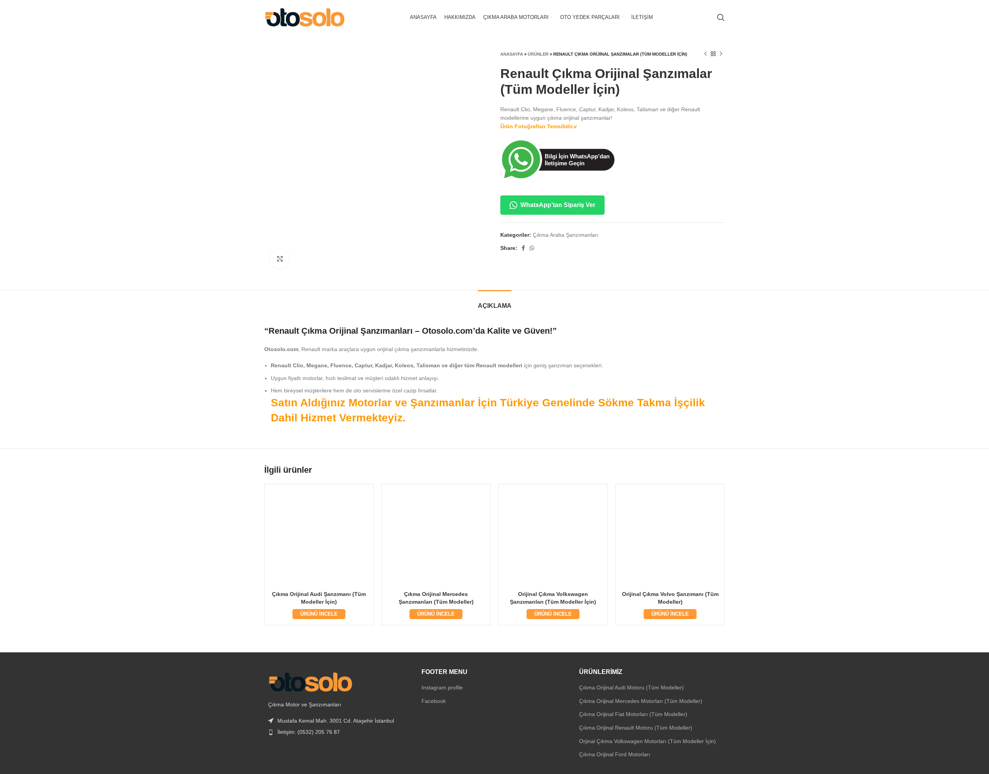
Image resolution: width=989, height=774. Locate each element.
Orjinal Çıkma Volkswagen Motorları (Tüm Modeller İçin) (647, 741)
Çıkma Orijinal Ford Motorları (614, 754)
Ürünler (538, 54)
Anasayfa (511, 54)
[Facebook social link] (523, 248)
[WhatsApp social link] (532, 248)
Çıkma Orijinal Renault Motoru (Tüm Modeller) (635, 728)
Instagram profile (442, 687)
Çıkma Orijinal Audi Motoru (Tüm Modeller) (631, 687)
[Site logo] (304, 17)
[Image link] (310, 681)
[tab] (494, 302)
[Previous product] (705, 54)
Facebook (433, 701)
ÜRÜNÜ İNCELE (319, 614)
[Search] (721, 17)
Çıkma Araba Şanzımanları (565, 235)
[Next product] (721, 54)
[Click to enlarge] (279, 259)
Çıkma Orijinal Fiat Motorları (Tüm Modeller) (633, 714)
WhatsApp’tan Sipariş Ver (557, 205)
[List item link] (337, 732)
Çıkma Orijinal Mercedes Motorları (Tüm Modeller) (640, 701)
